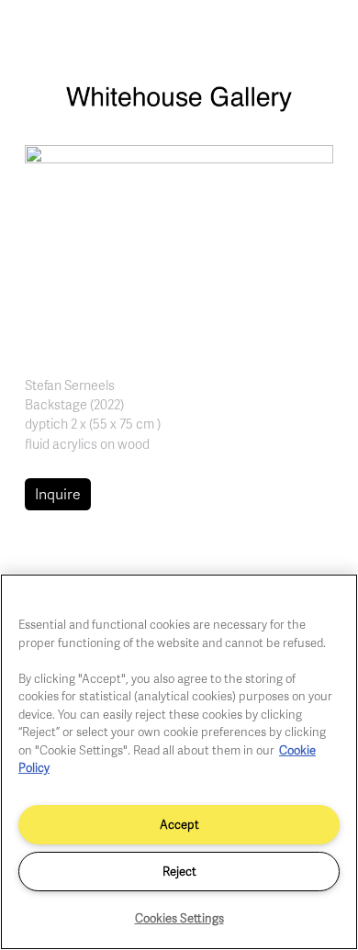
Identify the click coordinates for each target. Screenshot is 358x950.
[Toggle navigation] (324, 35)
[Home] (179, 107)
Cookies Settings (179, 918)
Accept (179, 824)
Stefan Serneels (70, 384)
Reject (179, 871)
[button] (179, 246)
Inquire (58, 494)
